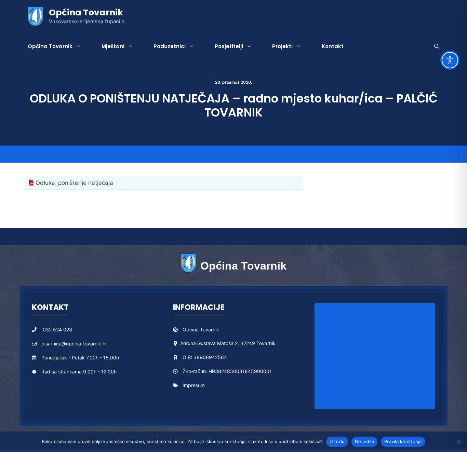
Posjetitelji (229, 46)
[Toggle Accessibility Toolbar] (450, 60)
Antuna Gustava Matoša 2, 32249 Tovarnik (228, 343)
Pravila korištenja (403, 441)
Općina (191, 329)
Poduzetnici (170, 46)
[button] (437, 46)
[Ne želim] (458, 441)
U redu (337, 441)
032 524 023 (57, 329)
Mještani (113, 46)
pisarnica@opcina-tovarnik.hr (74, 343)
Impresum (194, 385)
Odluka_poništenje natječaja (74, 182)
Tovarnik (209, 329)
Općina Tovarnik (86, 12)
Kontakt (333, 46)
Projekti (282, 46)
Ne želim (364, 441)
